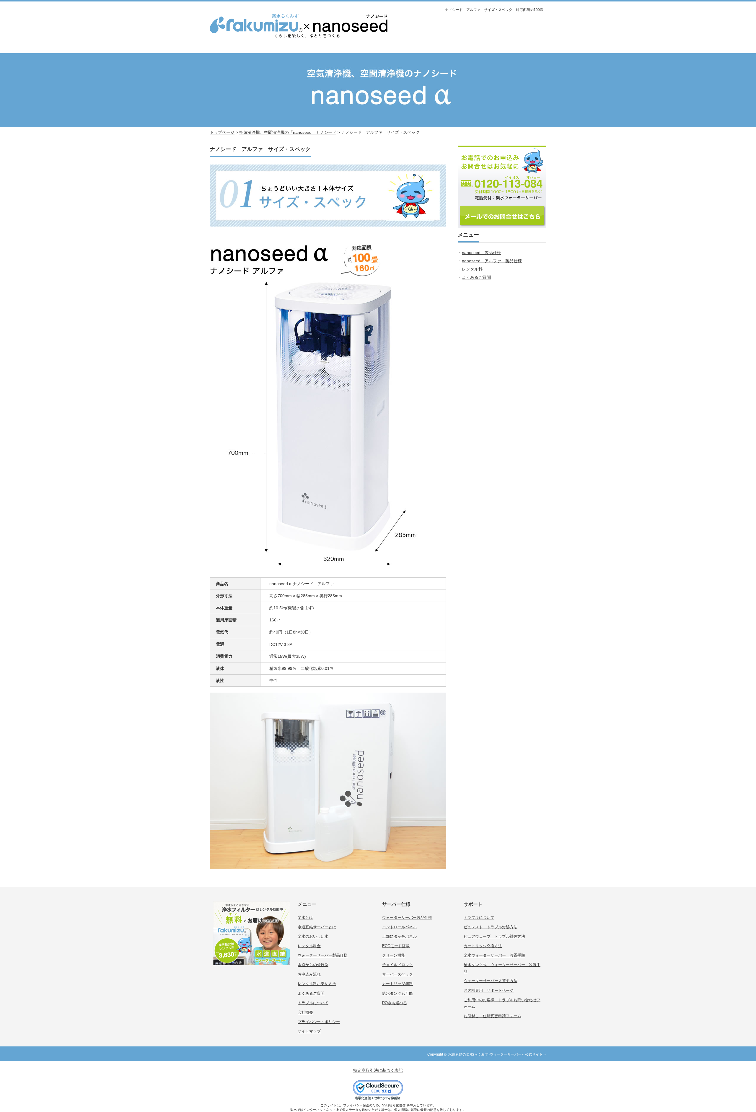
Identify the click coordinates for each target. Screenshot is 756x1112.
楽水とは (305, 917)
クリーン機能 (393, 955)
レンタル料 (472, 269)
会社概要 (305, 1012)
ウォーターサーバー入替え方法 (490, 981)
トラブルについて (313, 1003)
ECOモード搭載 (396, 946)
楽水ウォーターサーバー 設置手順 (494, 955)
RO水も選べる (394, 1003)
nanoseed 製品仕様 (481, 252)
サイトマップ (309, 1031)
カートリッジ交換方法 (483, 946)
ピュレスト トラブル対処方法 (490, 927)
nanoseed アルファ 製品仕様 (492, 260)
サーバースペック (397, 974)
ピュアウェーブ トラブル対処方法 (494, 936)
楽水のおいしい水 (313, 936)
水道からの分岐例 (313, 965)
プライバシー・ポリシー (319, 1022)
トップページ (222, 132)
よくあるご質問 (476, 277)
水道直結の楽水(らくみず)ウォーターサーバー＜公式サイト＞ (497, 1054)
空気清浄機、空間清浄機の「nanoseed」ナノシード (287, 132)
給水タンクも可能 (397, 993)
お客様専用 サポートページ (489, 990)
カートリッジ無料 (397, 983)
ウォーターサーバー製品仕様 (323, 955)
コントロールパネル (399, 927)
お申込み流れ (309, 974)
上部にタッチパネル (399, 936)
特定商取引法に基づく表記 (378, 1070)
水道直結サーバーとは (317, 927)
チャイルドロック (397, 965)
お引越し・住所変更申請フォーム (492, 1016)
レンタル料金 (309, 946)
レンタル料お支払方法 (317, 983)
